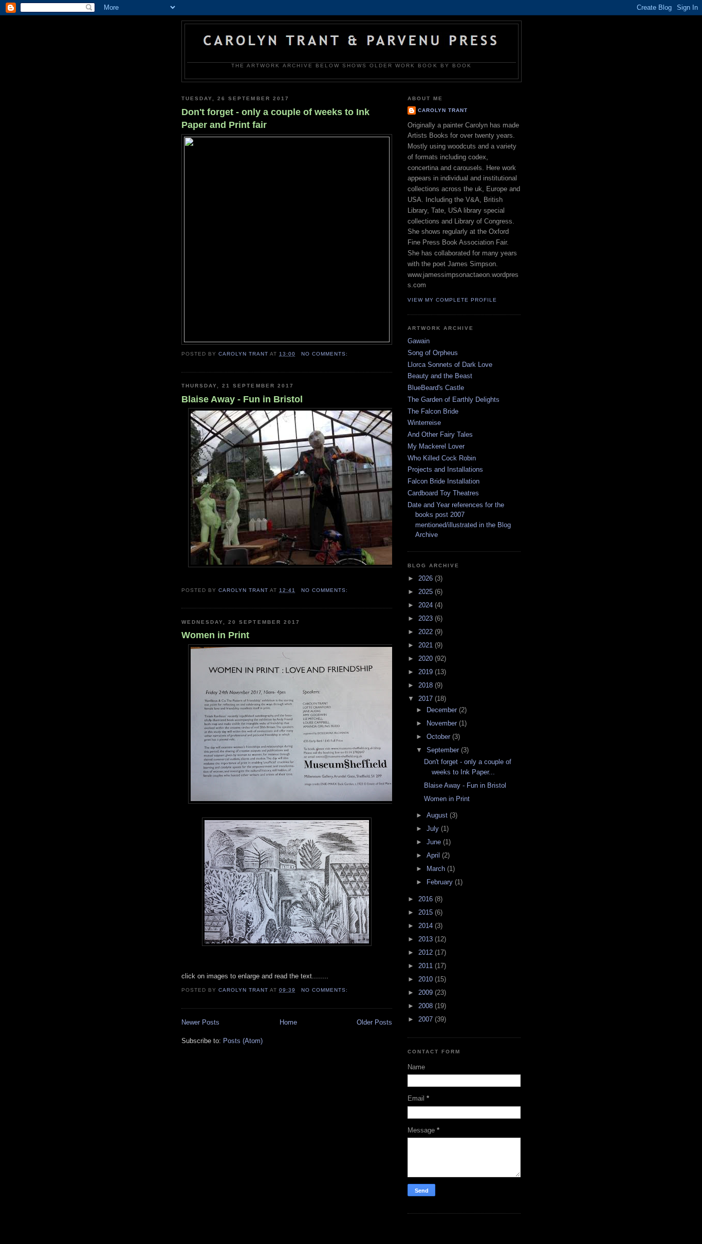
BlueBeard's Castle (436, 388)
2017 (426, 698)
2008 (426, 1006)
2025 (426, 592)
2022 (426, 632)
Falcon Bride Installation (443, 481)
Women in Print (215, 635)
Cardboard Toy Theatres (443, 493)
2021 (426, 645)
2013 (426, 939)
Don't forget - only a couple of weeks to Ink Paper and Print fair (275, 118)
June (435, 842)
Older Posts (374, 1022)
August (438, 815)
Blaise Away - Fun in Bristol (242, 399)
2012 (426, 952)
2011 (426, 966)
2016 (426, 899)
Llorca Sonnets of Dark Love (450, 364)
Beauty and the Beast (440, 376)
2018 (426, 685)
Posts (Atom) (243, 1041)
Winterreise (424, 422)
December (443, 710)
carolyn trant (443, 110)
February (441, 882)
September (444, 750)
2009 (426, 992)
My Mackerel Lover (436, 446)
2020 (426, 658)
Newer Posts (200, 1022)
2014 (426, 926)
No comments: (325, 354)
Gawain (419, 341)
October (439, 736)
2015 (426, 912)
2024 (426, 605)
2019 (426, 672)
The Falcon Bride (433, 411)
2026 (426, 578)
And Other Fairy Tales (440, 434)
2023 (426, 618)
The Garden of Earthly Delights (454, 399)
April (434, 855)
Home (288, 1022)
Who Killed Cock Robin (442, 458)
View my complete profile (452, 300)
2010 (426, 979)
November (443, 723)
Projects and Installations (445, 469)
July (434, 828)
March (437, 868)
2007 (426, 1019)
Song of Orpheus (433, 353)
